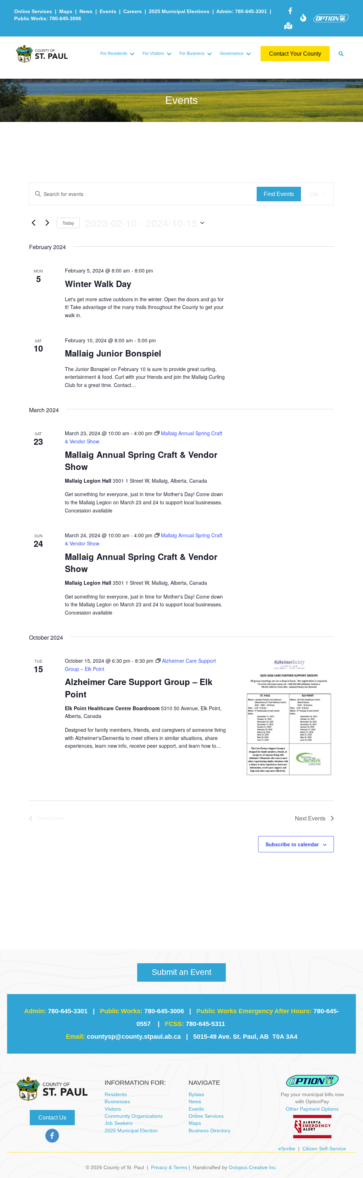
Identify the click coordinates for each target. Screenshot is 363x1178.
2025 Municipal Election (131, 1130)
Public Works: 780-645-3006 (47, 18)
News (86, 11)
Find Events (279, 194)
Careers (132, 11)
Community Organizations (134, 1116)
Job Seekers (119, 1123)
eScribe (286, 1148)
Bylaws (196, 1094)
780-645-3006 (164, 1011)
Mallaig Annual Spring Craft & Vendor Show (141, 460)
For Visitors (153, 53)
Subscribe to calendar (292, 844)
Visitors (113, 1109)
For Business (192, 53)
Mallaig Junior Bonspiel (113, 353)
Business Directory (209, 1130)
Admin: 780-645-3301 (241, 11)
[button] (132, 54)
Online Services (33, 11)
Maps (65, 11)
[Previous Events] (33, 223)
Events (108, 11)
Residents (116, 1094)
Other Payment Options (312, 1109)
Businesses (117, 1101)
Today (68, 223)
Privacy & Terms (169, 1167)
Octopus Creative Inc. (253, 1167)
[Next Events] (47, 223)
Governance (232, 53)
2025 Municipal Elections (179, 11)
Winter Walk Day (98, 283)
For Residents (113, 53)
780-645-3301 (68, 1011)
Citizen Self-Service (324, 1148)
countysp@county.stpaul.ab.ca (134, 1036)
